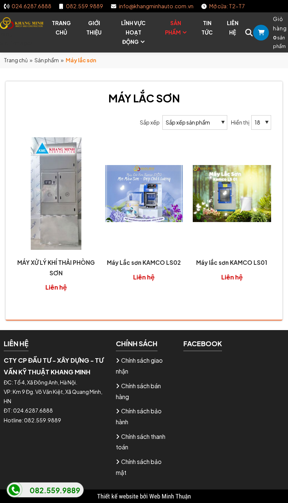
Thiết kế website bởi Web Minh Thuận (144, 496)
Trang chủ (61, 28)
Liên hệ (232, 28)
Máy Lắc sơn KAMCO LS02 (144, 262)
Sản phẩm (173, 28)
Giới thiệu (94, 28)
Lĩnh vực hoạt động (133, 32)
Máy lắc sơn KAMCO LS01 (231, 262)
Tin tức (207, 28)
